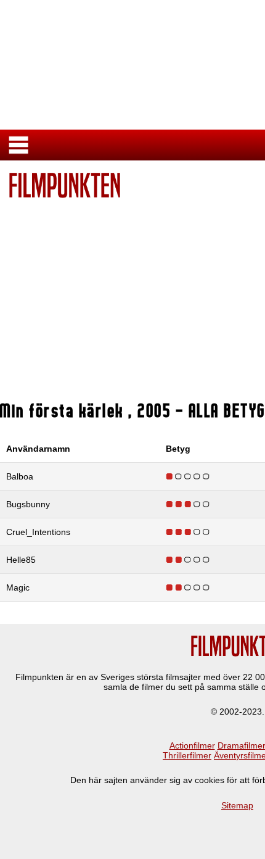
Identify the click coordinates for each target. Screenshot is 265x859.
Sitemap (237, 805)
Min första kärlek (64, 410)
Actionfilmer (192, 745)
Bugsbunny (28, 504)
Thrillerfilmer (187, 755)
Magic (18, 587)
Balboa (19, 476)
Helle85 (21, 560)
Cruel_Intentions (38, 532)
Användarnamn (38, 449)
